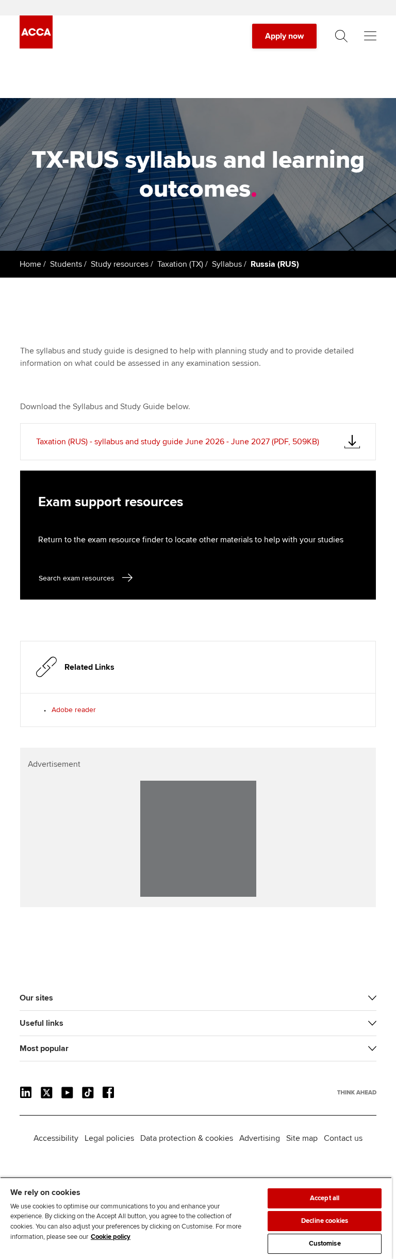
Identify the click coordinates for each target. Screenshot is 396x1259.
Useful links (41, 1023)
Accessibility (56, 1138)
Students (66, 264)
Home (30, 264)
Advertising (259, 1138)
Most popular (44, 1048)
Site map (302, 1138)
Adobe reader (74, 709)
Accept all (324, 1198)
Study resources (119, 264)
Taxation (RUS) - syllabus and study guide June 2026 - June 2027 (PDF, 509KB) (177, 442)
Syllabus (227, 264)
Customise (325, 1243)
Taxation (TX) (180, 264)
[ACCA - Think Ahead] (36, 46)
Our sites (36, 998)
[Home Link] (356, 1092)
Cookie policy (110, 1237)
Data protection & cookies (186, 1138)
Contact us (343, 1138)
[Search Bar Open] (341, 36)
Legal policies (109, 1138)
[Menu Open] (370, 36)
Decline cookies (324, 1221)
